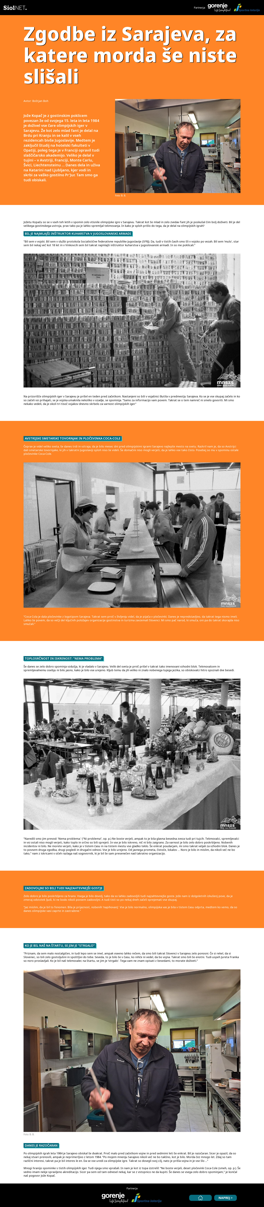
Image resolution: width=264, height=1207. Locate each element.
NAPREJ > (225, 1198)
